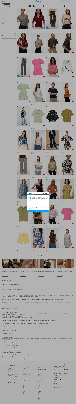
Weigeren (37, 210)
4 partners (41, 199)
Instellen (30, 210)
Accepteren (45, 210)
